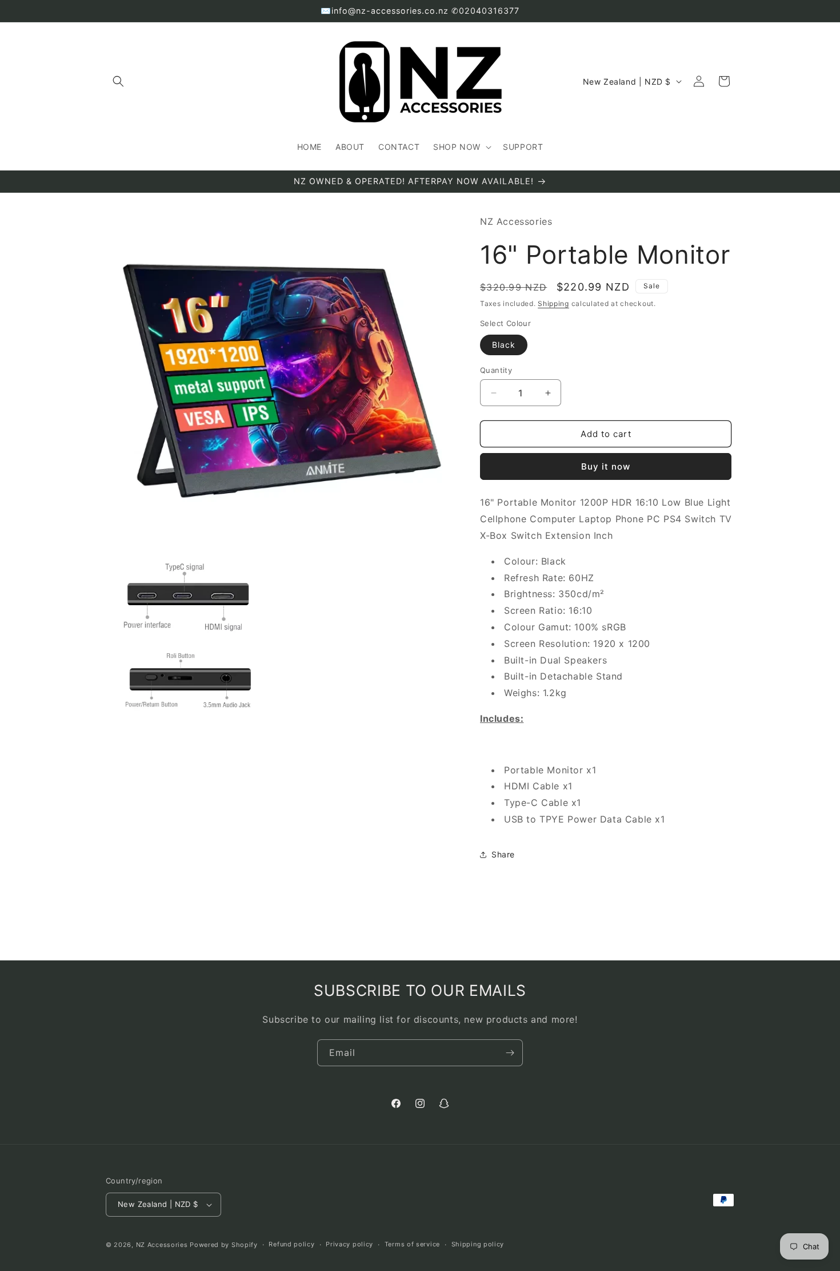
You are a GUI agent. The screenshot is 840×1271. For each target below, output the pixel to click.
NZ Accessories (162, 1245)
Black (503, 344)
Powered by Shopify (224, 1245)
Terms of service (412, 1244)
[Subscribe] (509, 1052)
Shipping (553, 303)
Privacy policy (349, 1244)
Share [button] (503, 854)
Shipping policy (478, 1244)
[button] (118, 81)
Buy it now (605, 466)
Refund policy (291, 1244)
